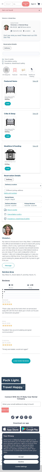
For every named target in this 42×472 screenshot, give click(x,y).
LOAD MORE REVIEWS (21, 361)
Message (8, 265)
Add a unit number (10, 193)
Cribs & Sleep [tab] (23, 74)
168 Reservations (25, 27)
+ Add (7, 103)
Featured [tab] (14, 74)
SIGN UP (5, 410)
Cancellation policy (10, 61)
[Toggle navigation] (2, 4)
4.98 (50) (14, 27)
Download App (25, 4)
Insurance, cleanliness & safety (14, 63)
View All (35, 81)
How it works (9, 59)
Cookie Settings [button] (21, 466)
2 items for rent (17, 31)
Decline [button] (21, 462)
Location (27, 31)
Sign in (33, 4)
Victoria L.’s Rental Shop (9, 18)
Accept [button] (21, 457)
